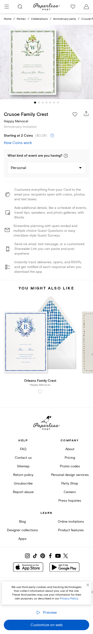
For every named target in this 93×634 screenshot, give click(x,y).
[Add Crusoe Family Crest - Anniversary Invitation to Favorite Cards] (75, 114)
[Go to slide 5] (50, 102)
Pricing (70, 458)
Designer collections (22, 530)
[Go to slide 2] (39, 102)
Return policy (23, 475)
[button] (65, 155)
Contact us (23, 458)
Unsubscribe (23, 483)
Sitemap (23, 466)
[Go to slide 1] (35, 102)
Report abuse (23, 492)
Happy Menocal (16, 121)
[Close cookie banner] (88, 585)
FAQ (23, 449)
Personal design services (70, 475)
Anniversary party (64, 19)
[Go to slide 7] (58, 102)
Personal (18, 167)
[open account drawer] (86, 7)
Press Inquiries (69, 501)
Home (7, 19)
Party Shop (69, 483)
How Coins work (18, 142)
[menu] (6, 7)
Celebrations (39, 19)
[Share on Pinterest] (43, 555)
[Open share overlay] (86, 113)
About (69, 449)
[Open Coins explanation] (52, 135)
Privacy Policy (69, 598)
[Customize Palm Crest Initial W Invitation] (46, 62)
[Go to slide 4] (46, 102)
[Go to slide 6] (54, 102)
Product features (71, 530)
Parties (21, 19)
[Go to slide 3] (43, 102)
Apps (22, 539)
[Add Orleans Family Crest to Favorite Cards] (40, 392)
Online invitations (71, 522)
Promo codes (70, 466)
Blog (22, 522)
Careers (70, 492)
